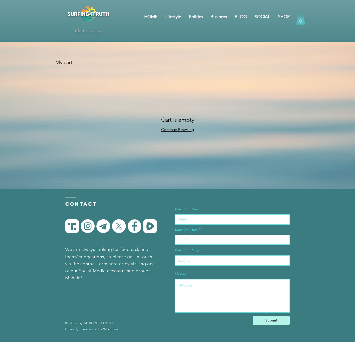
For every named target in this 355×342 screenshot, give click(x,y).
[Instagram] (88, 226)
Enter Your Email (188, 229)
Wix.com (110, 329)
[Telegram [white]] (103, 226)
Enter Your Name (187, 209)
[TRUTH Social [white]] (72, 226)
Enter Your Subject (188, 250)
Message (181, 274)
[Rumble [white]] (150, 226)
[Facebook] (134, 226)
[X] (119, 226)
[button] (300, 19)
